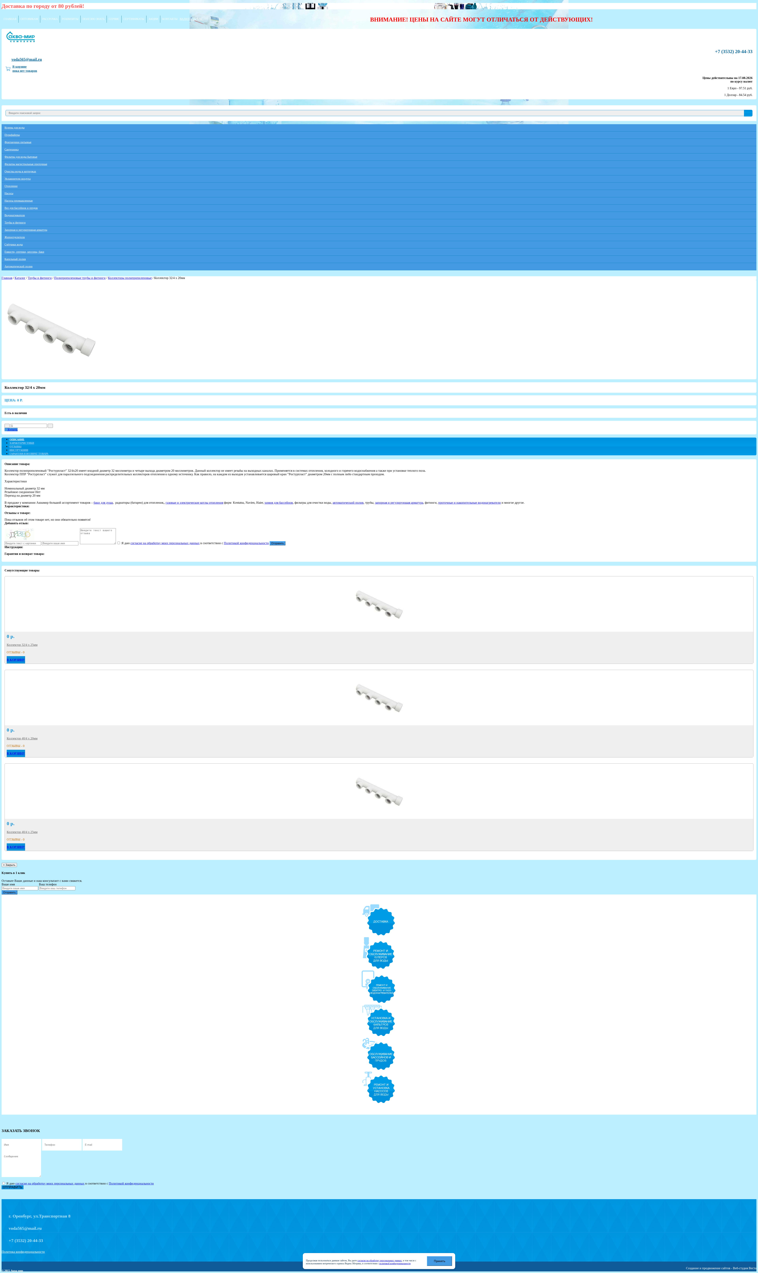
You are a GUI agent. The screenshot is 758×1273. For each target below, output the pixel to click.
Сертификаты (134, 19)
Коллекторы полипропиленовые (130, 278)
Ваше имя (8, 884)
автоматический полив (348, 502)
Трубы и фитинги (15, 222)
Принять (439, 1261)
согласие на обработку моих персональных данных (165, 543)
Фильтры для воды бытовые (21, 156)
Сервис (114, 19)
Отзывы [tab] (15, 446)
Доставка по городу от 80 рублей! (43, 6)
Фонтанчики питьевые (18, 142)
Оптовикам (29, 19)
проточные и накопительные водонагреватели (469, 502)
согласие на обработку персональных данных (379, 1260)
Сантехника (12, 149)
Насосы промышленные (19, 200)
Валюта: (191, 19)
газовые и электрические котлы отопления (194, 502)
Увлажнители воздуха (18, 178)
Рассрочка (50, 19)
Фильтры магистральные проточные (26, 164)
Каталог (20, 278)
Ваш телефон (48, 884)
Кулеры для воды (14, 127)
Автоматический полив (19, 266)
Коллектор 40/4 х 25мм (22, 832)
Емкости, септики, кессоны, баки (24, 251)
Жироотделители (15, 237)
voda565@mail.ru (26, 59)
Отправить (277, 543)
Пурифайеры (12, 134)
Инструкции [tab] (18, 450)
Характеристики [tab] (21, 443)
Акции (153, 19)
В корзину (16, 659)
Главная (10, 19)
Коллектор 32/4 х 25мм (22, 644)
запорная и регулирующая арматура (399, 502)
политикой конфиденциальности (395, 1263)
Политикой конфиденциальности (246, 543)
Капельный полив (15, 259)
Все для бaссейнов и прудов (21, 208)
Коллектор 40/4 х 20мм (22, 738)
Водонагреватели (15, 215)
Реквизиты (70, 19)
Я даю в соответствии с (195, 543)
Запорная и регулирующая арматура (26, 229)
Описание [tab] (16, 439)
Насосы (9, 193)
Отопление (11, 186)
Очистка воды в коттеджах (20, 171)
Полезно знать (94, 19)
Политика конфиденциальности (23, 1251)
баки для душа (103, 502)
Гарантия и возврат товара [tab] (28, 453)
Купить (12, 429)
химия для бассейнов (279, 502)
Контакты (169, 19)
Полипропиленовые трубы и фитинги (80, 278)
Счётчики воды (14, 244)
